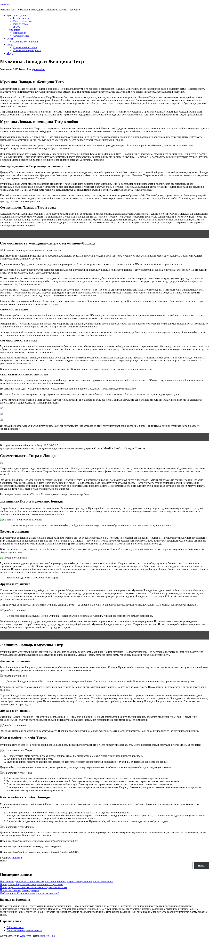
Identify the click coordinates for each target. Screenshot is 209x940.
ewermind (5, 4)
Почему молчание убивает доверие (19, 890)
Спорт (10, 44)
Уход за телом (20, 24)
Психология (13, 29)
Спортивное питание (25, 47)
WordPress (25, 935)
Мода (10, 53)
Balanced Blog (47, 935)
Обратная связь (15, 927)
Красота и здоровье (17, 15)
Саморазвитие (21, 35)
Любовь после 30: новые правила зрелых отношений (29, 893)
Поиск (3, 860)
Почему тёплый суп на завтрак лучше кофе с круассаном (31, 884)
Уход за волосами (22, 21)
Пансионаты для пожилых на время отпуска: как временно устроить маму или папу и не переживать (56, 881)
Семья (10, 38)
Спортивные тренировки (27, 50)
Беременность (21, 18)
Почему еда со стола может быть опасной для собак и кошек (33, 887)
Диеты (16, 26)
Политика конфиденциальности (24, 930)
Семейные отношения (25, 41)
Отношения (19, 32)
